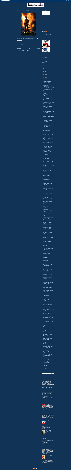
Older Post (38, 48)
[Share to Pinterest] (21, 40)
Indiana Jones (22, 41)
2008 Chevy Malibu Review (47, 339)
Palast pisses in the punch (47, 320)
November (45, 359)
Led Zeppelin (45, 257)
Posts (44, 12)
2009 (44, 75)
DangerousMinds (44, 61)
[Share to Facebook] (20, 40)
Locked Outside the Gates (47, 90)
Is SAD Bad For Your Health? (48, 287)
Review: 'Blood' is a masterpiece (48, 116)
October (45, 361)
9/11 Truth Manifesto (46, 179)
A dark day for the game (47, 245)
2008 (44, 77)
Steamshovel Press (45, 58)
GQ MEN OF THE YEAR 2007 (48, 134)
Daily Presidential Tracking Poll (48, 338)
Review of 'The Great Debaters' (48, 237)
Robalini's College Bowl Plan (47, 345)
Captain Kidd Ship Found (47, 241)
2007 (44, 78)
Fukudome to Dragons (46, 260)
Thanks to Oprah (46, 295)
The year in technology (47, 149)
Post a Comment (20, 46)
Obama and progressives (48, 404)
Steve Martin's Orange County (48, 141)
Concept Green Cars (46, 158)
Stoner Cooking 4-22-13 (48, 455)
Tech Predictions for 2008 (47, 83)
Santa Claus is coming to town (48, 316)
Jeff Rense (43, 62)
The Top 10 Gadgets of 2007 (48, 89)
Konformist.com (44, 57)
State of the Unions (46, 130)
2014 (44, 68)
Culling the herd (45, 209)
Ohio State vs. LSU (46, 343)
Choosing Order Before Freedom (48, 207)
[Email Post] (37, 38)
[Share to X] (19, 40)
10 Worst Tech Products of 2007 (48, 87)
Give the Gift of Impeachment (48, 213)
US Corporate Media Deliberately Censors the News (47, 329)
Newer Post (19, 48)
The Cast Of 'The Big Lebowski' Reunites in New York (48, 431)
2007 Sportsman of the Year (47, 334)
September (45, 362)
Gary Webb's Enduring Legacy (48, 258)
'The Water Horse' (46, 154)
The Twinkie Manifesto (44, 396)
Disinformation (44, 60)
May (44, 368)
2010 (44, 74)
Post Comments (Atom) (25, 50)
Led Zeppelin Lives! (46, 253)
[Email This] (17, 40)
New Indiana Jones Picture (47, 274)
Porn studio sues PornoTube (48, 142)
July (44, 365)
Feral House (43, 63)
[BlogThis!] (18, 40)
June (44, 366)
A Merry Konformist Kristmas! (48, 175)
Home (29, 48)
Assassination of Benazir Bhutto (48, 102)
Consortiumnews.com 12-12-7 (48, 326)
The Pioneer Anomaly (46, 312)
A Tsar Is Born (45, 206)
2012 (44, 71)
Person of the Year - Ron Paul (48, 161)
